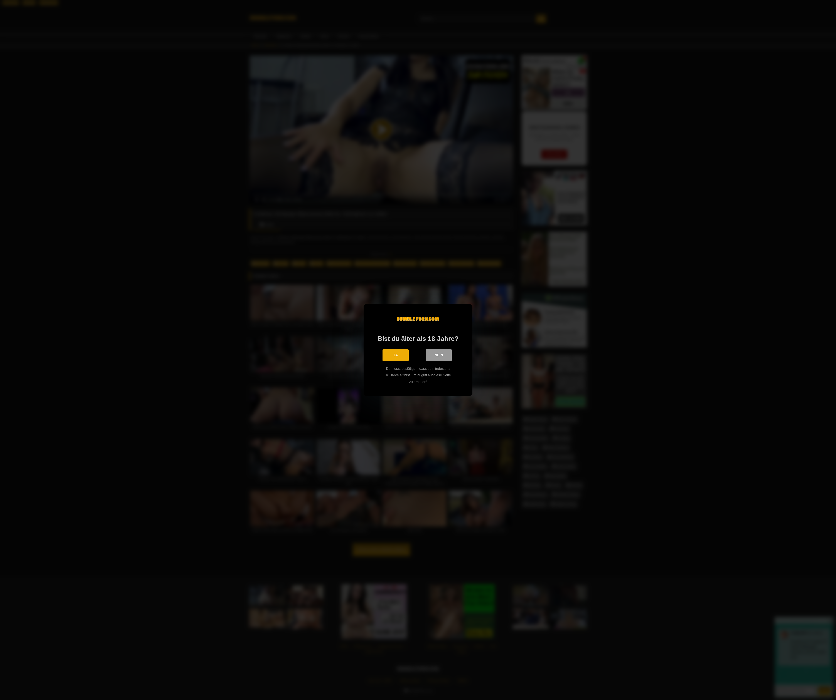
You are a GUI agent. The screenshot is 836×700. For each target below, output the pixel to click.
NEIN (439, 355)
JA (395, 355)
